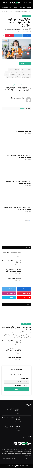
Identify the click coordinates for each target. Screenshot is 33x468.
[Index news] (15, 2)
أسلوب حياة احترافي (7, 7)
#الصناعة (7, 72)
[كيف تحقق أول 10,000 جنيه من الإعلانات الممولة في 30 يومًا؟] (16, 144)
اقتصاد (15, 7)
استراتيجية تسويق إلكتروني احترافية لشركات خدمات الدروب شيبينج (24, 89)
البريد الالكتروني (25, 378)
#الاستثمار (24, 70)
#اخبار (29, 70)
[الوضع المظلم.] (7, 2)
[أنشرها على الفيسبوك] (27, 35)
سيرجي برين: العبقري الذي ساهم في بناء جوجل (12, 253)
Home (30, 11)
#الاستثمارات (17, 70)
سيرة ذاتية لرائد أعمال (26, 324)
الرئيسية (29, 7)
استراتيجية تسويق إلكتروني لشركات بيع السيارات (10, 89)
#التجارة (10, 70)
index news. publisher (16, 29)
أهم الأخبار (22, 7)
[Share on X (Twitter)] (18, 35)
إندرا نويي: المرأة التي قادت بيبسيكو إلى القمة (11, 262)
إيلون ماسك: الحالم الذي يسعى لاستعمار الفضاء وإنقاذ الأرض (12, 270)
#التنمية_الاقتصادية (26, 72)
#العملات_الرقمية (27, 75)
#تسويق (6, 75)
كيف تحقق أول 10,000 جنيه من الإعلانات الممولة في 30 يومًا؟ (18, 156)
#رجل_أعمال (17, 77)
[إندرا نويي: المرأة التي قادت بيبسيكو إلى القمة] (27, 263)
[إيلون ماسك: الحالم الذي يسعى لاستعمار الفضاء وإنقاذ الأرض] (27, 272)
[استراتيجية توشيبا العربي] (16, 120)
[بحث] (3, 2)
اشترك (25, 3)
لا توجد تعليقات (26, 31)
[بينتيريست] (9, 35)
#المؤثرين (19, 75)
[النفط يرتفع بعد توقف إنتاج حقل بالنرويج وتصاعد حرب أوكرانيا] (16, 170)
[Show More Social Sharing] (3, 35)
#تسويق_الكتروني (26, 77)
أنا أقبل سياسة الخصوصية (20, 385)
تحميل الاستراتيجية (25, 63)
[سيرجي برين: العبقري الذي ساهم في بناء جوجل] (27, 254)
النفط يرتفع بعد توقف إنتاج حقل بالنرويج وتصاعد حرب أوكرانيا (18, 182)
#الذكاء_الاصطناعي (15, 72)
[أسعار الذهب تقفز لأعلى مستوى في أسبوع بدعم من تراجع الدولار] (16, 196)
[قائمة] (30, 2)
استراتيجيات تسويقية (22, 11)
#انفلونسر (12, 75)
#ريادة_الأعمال (10, 77)
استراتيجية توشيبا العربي (23, 131)
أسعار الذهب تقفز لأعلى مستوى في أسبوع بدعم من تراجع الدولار (17, 208)
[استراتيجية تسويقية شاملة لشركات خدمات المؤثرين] (16, 49)
